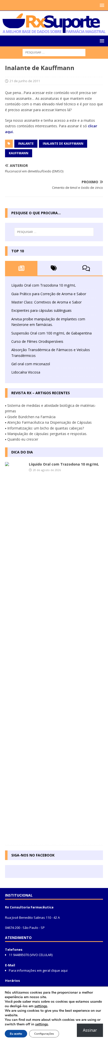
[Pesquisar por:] (54, 52)
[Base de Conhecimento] (15, 651)
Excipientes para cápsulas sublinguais (41, 310)
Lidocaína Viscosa (25, 372)
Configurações (44, 1034)
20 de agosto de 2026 (47, 470)
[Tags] (53, 268)
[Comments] (86, 268)
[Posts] (21, 268)
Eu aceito (16, 1034)
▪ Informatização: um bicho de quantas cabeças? (44, 428)
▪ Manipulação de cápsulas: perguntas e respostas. (46, 433)
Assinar (90, 1030)
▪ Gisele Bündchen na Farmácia (30, 416)
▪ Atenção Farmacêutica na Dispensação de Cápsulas (48, 422)
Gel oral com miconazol (30, 363)
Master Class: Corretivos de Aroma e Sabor (46, 302)
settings (40, 1006)
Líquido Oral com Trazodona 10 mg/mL (43, 285)
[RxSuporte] (54, 30)
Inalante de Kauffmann (63, 143)
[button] (101, 5)
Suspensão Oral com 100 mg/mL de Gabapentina (51, 333)
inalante (26, 143)
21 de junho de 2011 (25, 81)
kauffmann (18, 153)
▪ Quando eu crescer (21, 439)
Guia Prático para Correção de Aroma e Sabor (48, 293)
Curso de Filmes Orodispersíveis (37, 341)
